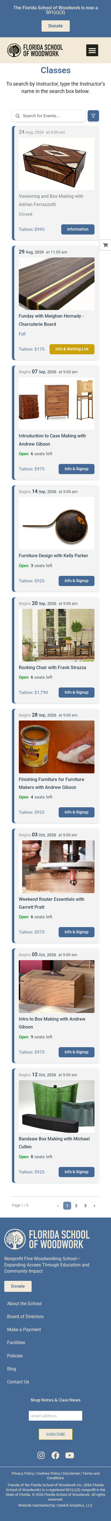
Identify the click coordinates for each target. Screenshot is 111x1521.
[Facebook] (55, 1455)
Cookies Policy (48, 1473)
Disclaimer (71, 1473)
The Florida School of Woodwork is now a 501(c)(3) (55, 10)
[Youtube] (70, 1455)
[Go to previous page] (58, 1205)
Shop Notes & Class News (55, 1399)
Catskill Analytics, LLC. (75, 1505)
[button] (92, 50)
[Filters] (93, 115)
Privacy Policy (23, 1473)
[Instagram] (41, 1455)
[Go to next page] (94, 1205)
